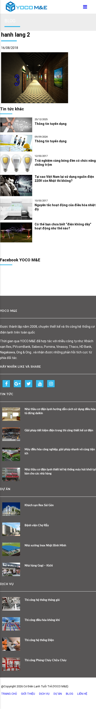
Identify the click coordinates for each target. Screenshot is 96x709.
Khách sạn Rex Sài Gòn (39, 505)
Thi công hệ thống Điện (39, 640)
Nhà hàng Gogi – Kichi (39, 565)
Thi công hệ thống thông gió (42, 600)
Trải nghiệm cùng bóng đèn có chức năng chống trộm (65, 163)
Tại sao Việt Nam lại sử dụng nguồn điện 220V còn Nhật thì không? (64, 179)
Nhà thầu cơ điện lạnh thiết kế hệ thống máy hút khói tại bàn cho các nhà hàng (60, 471)
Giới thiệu (28, 693)
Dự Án (58, 693)
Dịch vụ (44, 693)
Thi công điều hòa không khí (42, 620)
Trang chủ (9, 693)
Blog (69, 693)
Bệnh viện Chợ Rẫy (37, 525)
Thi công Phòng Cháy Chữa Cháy (46, 660)
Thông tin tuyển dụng (51, 124)
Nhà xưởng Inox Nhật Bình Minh (45, 545)
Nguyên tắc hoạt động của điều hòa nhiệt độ (65, 207)
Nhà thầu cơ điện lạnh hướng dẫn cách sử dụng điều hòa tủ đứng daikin (60, 411)
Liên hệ (82, 693)
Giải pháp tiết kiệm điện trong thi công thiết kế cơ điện (59, 430)
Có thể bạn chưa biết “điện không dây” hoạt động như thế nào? (63, 226)
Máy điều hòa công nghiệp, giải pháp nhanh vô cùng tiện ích (60, 451)
